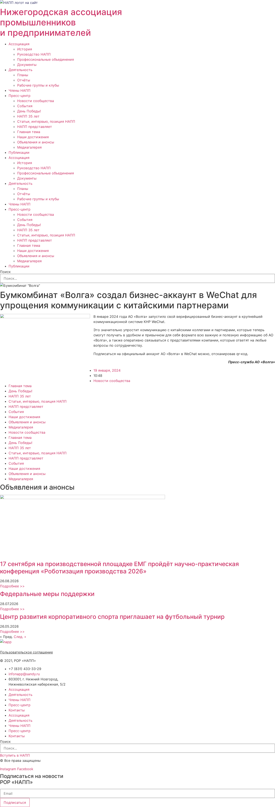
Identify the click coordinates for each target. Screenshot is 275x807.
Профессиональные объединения (45, 59)
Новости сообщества (35, 101)
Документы (27, 64)
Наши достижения (33, 137)
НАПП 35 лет (28, 116)
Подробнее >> (12, 586)
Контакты (17, 710)
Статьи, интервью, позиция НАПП (46, 121)
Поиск (5, 271)
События (24, 106)
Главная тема (28, 132)
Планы (22, 75)
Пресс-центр (20, 95)
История (24, 49)
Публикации (19, 152)
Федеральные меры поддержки (47, 593)
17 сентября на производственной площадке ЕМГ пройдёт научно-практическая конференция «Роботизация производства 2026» (119, 567)
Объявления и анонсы (35, 142)
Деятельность (20, 70)
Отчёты (23, 80)
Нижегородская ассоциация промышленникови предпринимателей (61, 22)
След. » (20, 637)
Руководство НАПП (34, 54)
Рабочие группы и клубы (38, 85)
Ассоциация (19, 44)
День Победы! (29, 111)
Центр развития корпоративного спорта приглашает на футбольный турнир (112, 616)
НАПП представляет (34, 126)
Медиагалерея (29, 147)
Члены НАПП (20, 90)
